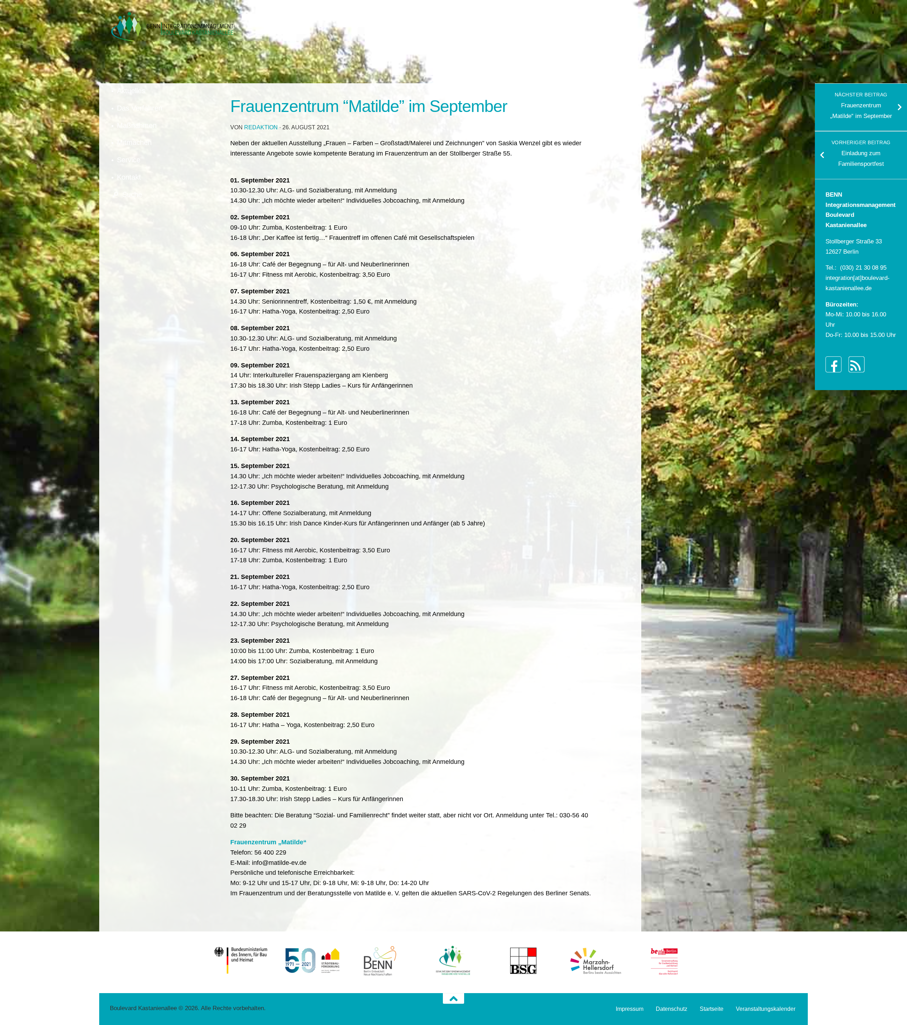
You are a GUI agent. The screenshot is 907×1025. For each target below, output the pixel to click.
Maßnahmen (137, 125)
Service (128, 160)
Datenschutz (671, 1009)
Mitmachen (134, 142)
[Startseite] (172, 26)
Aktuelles (131, 91)
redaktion (261, 127)
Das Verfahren (139, 108)
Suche (132, 194)
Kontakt (129, 177)
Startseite (711, 1009)
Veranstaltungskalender (765, 1009)
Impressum (629, 1009)
